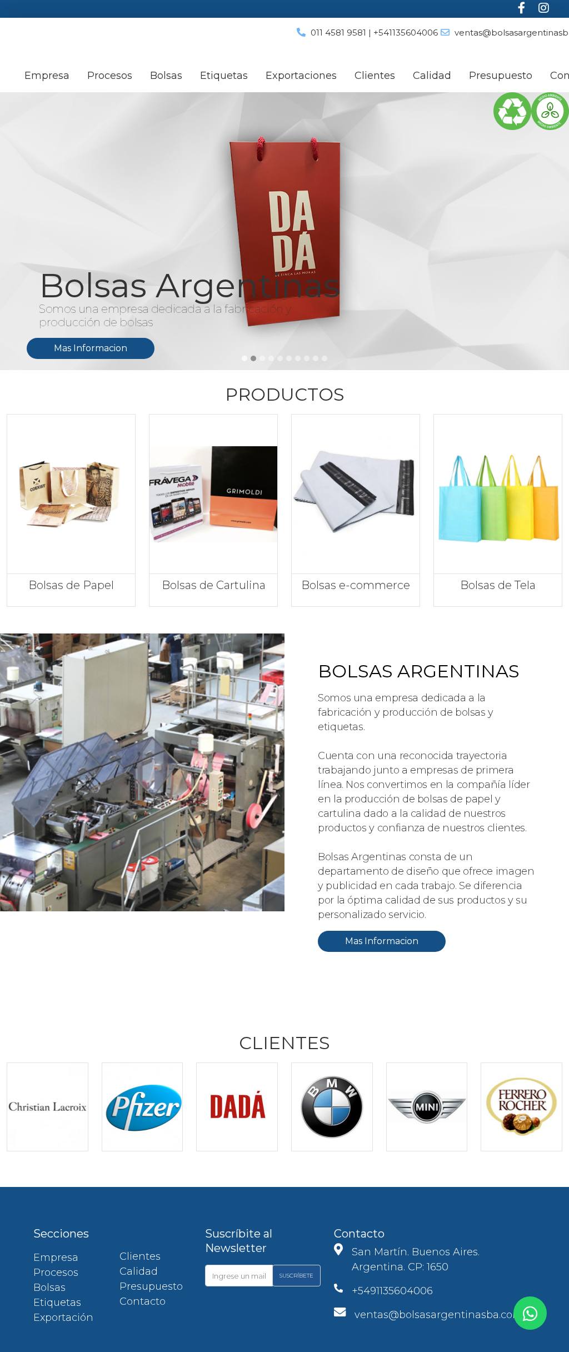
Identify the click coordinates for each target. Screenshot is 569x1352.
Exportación (63, 1317)
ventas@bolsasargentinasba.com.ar (445, 1315)
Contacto (142, 1301)
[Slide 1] (244, 358)
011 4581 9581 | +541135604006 (374, 32)
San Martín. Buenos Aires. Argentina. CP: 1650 (416, 1259)
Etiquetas (224, 75)
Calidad (432, 75)
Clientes (375, 75)
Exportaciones (301, 75)
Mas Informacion (222, 348)
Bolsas (166, 75)
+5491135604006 (392, 1291)
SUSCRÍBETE (296, 1275)
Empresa (46, 75)
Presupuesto (500, 75)
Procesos (109, 75)
